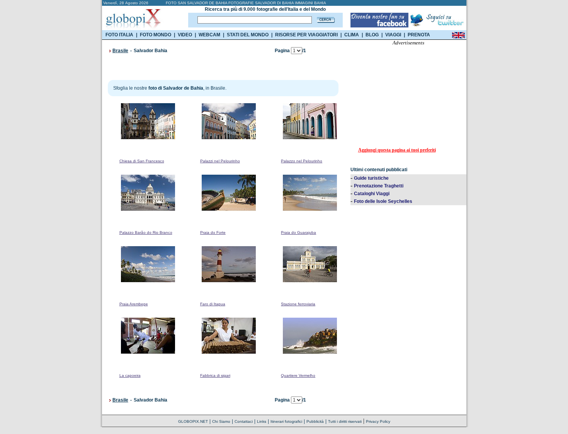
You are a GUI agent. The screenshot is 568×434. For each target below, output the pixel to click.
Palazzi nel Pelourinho (220, 161)
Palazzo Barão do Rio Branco (145, 232)
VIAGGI (393, 34)
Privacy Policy (378, 421)
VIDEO (185, 34)
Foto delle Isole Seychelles (383, 201)
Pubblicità (315, 421)
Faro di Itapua (212, 304)
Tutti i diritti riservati (345, 421)
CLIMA (351, 34)
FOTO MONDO (155, 34)
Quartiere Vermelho (298, 375)
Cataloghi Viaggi (371, 193)
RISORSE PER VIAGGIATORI (306, 34)
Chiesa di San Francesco (141, 161)
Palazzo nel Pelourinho (301, 161)
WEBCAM (209, 34)
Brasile (120, 50)
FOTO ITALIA (119, 34)
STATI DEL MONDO (248, 34)
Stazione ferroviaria (298, 304)
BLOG (372, 34)
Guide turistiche (371, 178)
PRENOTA (419, 34)
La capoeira (130, 375)
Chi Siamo (221, 421)
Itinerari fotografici (286, 421)
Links (261, 421)
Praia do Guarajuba (298, 232)
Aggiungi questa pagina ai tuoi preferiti (397, 150)
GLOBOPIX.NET (193, 421)
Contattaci (244, 421)
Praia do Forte (213, 232)
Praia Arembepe (133, 304)
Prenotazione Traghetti (378, 186)
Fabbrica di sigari (215, 375)
